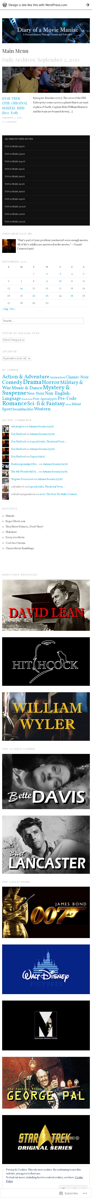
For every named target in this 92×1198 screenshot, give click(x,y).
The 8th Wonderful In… (24, 472)
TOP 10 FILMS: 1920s (15, 146)
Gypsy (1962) (37, 456)
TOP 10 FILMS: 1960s (15, 176)
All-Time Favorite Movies (19, 139)
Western (42, 409)
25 (72, 296)
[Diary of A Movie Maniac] (46, 33)
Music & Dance (27, 388)
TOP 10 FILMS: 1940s (15, 161)
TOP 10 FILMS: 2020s (15, 221)
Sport (7, 409)
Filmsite (10, 516)
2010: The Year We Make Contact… (59, 494)
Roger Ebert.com (15, 521)
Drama (32, 382)
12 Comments (9, 122)
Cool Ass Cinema (15, 543)
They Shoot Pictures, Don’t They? (24, 527)
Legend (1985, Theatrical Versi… (48, 441)
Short (68, 404)
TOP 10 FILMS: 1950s (15, 169)
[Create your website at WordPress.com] (46, 5)
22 (34, 296)
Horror (51, 382)
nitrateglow (18, 426)
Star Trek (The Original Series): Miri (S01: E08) (15, 105)
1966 (86, 68)
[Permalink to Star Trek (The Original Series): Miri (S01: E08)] (46, 81)
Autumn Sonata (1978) (41, 426)
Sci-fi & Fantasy (46, 404)
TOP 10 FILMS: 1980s (15, 191)
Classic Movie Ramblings (20, 548)
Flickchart (11, 532)
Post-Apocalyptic (45, 399)
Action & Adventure (25, 377)
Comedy (12, 382)
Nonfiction (27, 399)
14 (21, 288)
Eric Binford (18, 434)
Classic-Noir (77, 377)
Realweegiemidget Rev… (25, 464)
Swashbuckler (23, 409)
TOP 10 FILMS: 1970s (15, 184)
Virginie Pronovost (22, 479)
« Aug (5, 309)
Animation (57, 378)
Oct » (12, 309)
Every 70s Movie (15, 537)
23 (47, 296)
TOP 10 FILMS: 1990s (15, 199)
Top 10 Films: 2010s (15, 214)
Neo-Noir (35, 394)
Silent (76, 404)
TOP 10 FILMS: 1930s (15, 154)
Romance (14, 404)
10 (60, 281)
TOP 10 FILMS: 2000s (15, 206)
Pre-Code (67, 399)
